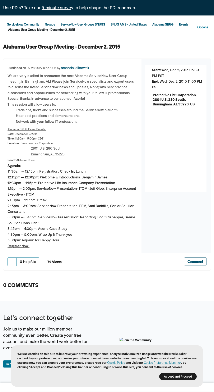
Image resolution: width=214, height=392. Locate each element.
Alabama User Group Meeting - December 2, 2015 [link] (41, 30)
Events (183, 24)
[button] (12, 262)
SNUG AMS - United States (129, 24)
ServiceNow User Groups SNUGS (83, 24)
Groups (50, 24)
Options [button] (202, 27)
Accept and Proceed (178, 376)
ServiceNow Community (23, 24)
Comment (195, 261)
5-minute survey (57, 7)
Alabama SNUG (162, 24)
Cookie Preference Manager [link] (162, 363)
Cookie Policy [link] (116, 363)
